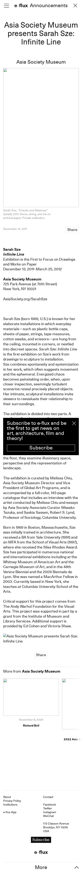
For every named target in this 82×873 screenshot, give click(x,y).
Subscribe (41, 448)
